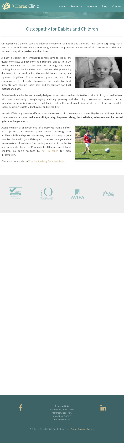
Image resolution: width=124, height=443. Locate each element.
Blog (104, 6)
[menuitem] (62, 6)
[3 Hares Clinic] (20, 6)
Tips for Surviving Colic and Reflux (47, 161)
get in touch (50, 150)
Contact (116, 6)
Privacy (81, 428)
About (91, 6)
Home (62, 6)
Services (75, 6)
